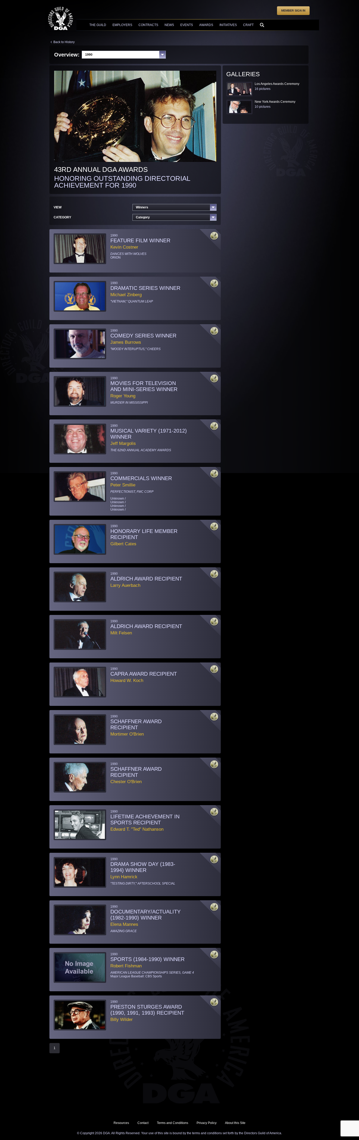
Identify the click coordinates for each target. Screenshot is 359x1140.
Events (186, 25)
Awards (206, 25)
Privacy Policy (207, 1123)
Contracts (148, 25)
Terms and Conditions (172, 1123)
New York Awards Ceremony (275, 102)
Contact (142, 1123)
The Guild (97, 25)
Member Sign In (293, 10)
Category (143, 217)
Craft (248, 25)
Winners (142, 207)
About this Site (235, 1123)
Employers (122, 25)
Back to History (64, 42)
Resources (121, 1123)
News (169, 25)
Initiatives (228, 25)
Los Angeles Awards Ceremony (277, 84)
